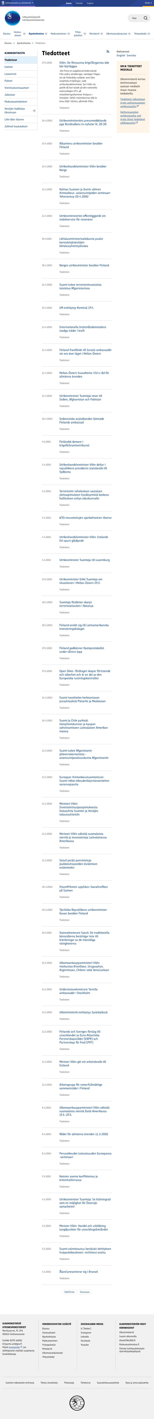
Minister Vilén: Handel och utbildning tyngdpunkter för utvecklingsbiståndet (83, 1227)
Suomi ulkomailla (128, 1336)
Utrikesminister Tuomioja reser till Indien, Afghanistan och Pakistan (80, 397)
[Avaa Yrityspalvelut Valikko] (85, 34)
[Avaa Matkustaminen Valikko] (68, 34)
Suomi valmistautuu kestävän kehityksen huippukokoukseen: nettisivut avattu (85, 1250)
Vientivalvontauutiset (17, 87)
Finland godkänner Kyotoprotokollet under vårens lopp (81, 649)
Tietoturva (86, 1382)
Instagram (86, 1332)
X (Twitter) (86, 1328)
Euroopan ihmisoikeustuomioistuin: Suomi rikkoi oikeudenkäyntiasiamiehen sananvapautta (84, 780)
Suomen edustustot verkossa (20, 1382)
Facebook (85, 1340)
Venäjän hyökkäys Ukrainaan (15, 110)
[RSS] (108, 52)
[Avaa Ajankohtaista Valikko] (46, 34)
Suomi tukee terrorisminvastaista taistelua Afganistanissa (80, 286)
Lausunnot (10, 74)
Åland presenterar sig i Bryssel (78, 1271)
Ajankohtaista (23, 43)
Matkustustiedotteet (16, 101)
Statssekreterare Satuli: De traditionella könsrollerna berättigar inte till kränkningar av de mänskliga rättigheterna (84, 938)
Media (148, 3)
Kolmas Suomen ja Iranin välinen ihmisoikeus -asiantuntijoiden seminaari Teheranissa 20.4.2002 (84, 192)
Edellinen (70, 1291)
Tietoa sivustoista (49, 1382)
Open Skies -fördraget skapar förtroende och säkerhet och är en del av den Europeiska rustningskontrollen (84, 674)
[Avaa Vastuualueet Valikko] (24, 34)
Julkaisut (10, 94)
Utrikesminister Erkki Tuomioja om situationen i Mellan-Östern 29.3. (80, 581)
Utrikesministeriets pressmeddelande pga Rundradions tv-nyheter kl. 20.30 (82, 122)
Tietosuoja (69, 1382)
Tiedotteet (11, 60)
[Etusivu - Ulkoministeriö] (29, 18)
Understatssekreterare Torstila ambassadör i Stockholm (78, 991)
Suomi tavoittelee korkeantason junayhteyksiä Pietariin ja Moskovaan (82, 699)
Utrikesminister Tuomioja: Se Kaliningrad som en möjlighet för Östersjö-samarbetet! (85, 1202)
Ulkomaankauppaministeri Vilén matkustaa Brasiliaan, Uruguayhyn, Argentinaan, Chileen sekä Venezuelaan (84, 966)
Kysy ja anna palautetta (137, 1382)
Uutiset (9, 66)
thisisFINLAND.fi (127, 1340)
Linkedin (85, 1336)
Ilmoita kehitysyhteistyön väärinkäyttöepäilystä (131, 1350)
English (90, 3)
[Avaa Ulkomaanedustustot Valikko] (129, 34)
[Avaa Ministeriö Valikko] (102, 34)
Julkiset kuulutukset (16, 126)
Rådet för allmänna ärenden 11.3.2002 (83, 1134)
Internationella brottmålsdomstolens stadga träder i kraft (82, 328)
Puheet (8, 80)
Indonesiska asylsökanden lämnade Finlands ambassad (81, 420)
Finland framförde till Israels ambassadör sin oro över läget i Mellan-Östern (85, 351)
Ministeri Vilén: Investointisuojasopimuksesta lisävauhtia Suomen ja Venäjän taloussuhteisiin (78, 809)
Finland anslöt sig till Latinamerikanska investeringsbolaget (84, 627)
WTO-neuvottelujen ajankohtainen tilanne (85, 517)
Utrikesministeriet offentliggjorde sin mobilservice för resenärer (82, 217)
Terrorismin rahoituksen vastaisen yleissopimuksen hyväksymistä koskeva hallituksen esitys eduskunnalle (84, 494)
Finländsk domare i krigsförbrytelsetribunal (74, 443)
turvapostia (14, 1347)
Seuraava (84, 1291)
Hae (146, 18)
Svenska (79, 3)
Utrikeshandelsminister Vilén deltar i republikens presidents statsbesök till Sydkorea (83, 468)
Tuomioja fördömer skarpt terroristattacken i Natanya (76, 604)
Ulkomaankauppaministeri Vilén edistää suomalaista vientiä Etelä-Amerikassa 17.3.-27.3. (84, 1111)
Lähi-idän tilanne (14, 119)
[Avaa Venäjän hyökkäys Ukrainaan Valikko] (34, 111)
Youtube (85, 1344)
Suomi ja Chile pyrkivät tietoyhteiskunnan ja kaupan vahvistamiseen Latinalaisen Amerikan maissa (83, 726)
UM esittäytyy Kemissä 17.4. (76, 307)
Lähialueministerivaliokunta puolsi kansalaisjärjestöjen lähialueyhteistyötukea (81, 242)
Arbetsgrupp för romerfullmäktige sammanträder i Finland (80, 1086)
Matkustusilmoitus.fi (129, 1344)
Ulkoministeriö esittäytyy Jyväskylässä (83, 1012)
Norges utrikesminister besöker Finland (84, 265)
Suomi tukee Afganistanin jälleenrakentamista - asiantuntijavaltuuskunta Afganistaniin (84, 754)
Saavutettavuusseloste (108, 1382)
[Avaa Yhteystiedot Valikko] (149, 34)
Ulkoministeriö (126, 1332)
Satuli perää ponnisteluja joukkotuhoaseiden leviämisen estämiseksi (78, 863)
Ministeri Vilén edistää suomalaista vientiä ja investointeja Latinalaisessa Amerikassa (83, 837)
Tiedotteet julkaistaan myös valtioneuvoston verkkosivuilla (132, 103)
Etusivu (8, 43)
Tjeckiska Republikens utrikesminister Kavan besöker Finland (83, 911)
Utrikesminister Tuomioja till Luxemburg (84, 560)
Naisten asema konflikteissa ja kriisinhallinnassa (78, 1178)
